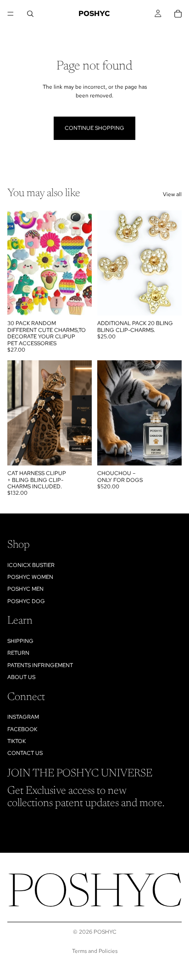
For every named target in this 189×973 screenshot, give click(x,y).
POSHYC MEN (25, 589)
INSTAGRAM (23, 717)
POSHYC (105, 932)
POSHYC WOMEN (30, 577)
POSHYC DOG (26, 601)
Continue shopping (94, 128)
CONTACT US (25, 753)
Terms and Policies (94, 951)
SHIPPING (20, 641)
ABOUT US (21, 677)
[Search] (30, 14)
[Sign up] (172, 826)
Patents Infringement (40, 665)
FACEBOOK (22, 729)
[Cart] (178, 14)
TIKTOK (16, 741)
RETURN (18, 653)
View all (172, 194)
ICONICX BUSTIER (31, 565)
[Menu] (10, 13)
